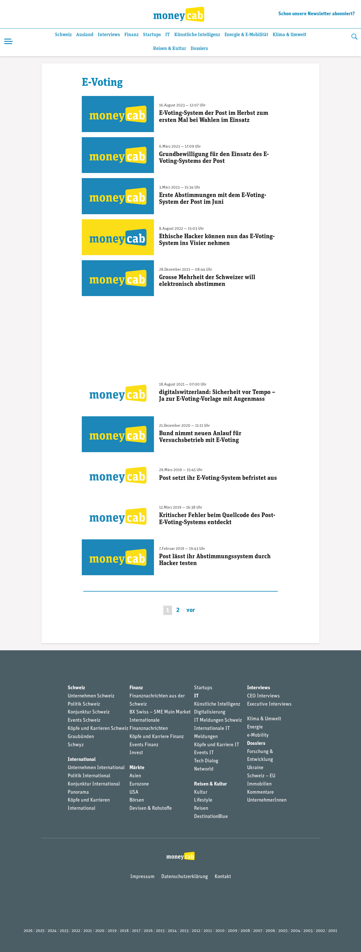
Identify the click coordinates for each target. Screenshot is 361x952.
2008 (245, 931)
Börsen (136, 800)
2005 (282, 931)
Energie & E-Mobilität (246, 34)
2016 (148, 931)
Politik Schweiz (84, 704)
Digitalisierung (209, 712)
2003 (307, 931)
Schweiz (63, 34)
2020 (99, 931)
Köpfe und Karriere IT (216, 745)
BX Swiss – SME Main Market (160, 712)
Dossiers (199, 48)
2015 (160, 931)
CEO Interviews (263, 696)
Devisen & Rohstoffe (150, 808)
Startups (152, 34)
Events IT (204, 753)
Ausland (84, 34)
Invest (136, 753)
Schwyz (76, 745)
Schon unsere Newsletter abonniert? (316, 14)
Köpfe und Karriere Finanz (156, 736)
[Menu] (8, 42)
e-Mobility (258, 735)
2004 (295, 931)
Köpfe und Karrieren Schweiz (98, 728)
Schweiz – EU (261, 776)
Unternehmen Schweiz (91, 696)
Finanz (131, 34)
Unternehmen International (96, 768)
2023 (64, 931)
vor (190, 610)
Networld (203, 769)
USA (133, 792)
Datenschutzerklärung (184, 876)
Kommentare (260, 792)
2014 (172, 931)
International (82, 759)
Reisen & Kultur (169, 48)
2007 (257, 931)
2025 (40, 931)
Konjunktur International (94, 784)
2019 (112, 931)
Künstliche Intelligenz (197, 34)
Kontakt (223, 876)
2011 (208, 931)
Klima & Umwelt (289, 34)
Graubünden (81, 736)
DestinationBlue (211, 816)
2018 (124, 931)
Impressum (142, 876)
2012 (196, 931)
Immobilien (259, 784)
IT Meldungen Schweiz (218, 720)
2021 (87, 931)
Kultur (200, 792)
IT (167, 34)
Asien (135, 776)
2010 (219, 931)
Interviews (109, 34)
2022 (76, 931)
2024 (52, 931)
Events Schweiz (84, 720)
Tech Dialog (206, 761)
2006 (270, 931)
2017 (136, 931)
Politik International (89, 776)
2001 (332, 931)
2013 (184, 931)
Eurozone (139, 784)
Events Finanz (144, 745)
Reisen (201, 808)
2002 (320, 931)
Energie (255, 727)
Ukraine (255, 768)
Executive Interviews (269, 704)
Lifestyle (203, 800)
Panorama (78, 792)
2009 (232, 931)
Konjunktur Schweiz (89, 712)
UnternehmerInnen (267, 800)
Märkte (136, 768)
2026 (28, 931)
